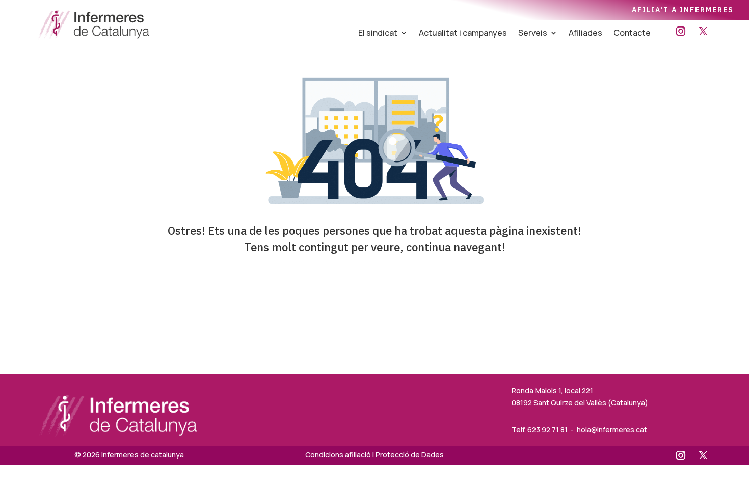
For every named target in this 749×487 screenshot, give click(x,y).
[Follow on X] (703, 31)
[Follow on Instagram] (681, 31)
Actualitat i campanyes (463, 33)
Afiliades (585, 33)
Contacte (632, 33)
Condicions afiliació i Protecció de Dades (374, 454)
